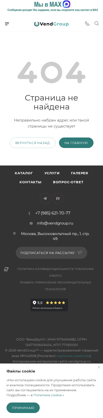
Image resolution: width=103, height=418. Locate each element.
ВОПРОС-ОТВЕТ (68, 182)
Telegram (45, 198)
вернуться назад (32, 143)
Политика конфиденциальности (46, 269)
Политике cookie (48, 395)
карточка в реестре (73, 356)
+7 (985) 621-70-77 (52, 213)
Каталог (24, 173)
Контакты (30, 182)
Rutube (57, 198)
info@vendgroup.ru (55, 223)
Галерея (79, 173)
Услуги (52, 173)
